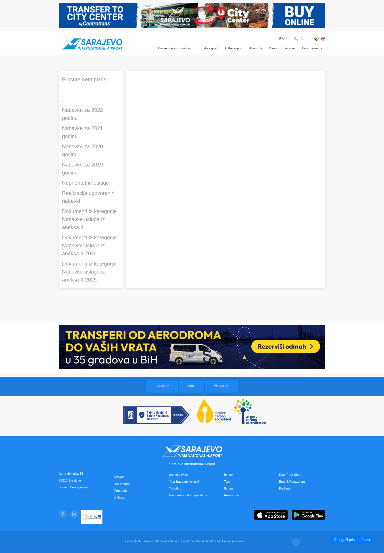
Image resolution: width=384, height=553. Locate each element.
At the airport (233, 48)
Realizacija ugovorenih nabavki (88, 197)
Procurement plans (84, 79)
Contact (221, 386)
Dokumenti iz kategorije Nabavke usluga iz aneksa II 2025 (89, 272)
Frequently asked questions (188, 495)
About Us (255, 48)
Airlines (119, 497)
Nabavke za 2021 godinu (82, 132)
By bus (229, 488)
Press (273, 48)
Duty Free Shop (290, 474)
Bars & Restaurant (292, 481)
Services (290, 48)
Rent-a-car (231, 495)
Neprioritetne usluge (85, 183)
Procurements (312, 48)
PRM (191, 386)
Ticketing (175, 488)
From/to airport (207, 48)
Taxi (227, 481)
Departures (122, 484)
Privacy (162, 386)
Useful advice (178, 474)
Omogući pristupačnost (352, 540)
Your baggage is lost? (184, 481)
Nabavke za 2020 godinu (82, 150)
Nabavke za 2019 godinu (82, 169)
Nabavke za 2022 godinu (82, 114)
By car (228, 474)
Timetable (121, 490)
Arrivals (119, 477)
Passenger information (174, 48)
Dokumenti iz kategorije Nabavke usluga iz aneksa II (89, 219)
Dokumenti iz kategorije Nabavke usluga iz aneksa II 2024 (89, 245)
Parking (284, 488)
